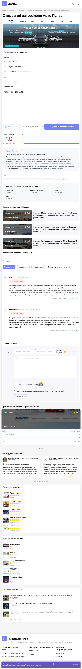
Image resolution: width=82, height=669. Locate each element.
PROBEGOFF (14, 569)
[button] (73, 4)
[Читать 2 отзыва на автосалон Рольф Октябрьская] (6, 520)
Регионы (32, 654)
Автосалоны (12, 82)
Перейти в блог (15, 620)
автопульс (6, 179)
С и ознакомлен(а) (40, 391)
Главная (4, 10)
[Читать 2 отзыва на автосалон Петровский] (6, 528)
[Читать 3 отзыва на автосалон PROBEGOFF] (6, 571)
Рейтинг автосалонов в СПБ (12, 653)
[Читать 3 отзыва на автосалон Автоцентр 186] (6, 579)
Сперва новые (23, 267)
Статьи (59, 657)
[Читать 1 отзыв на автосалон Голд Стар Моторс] (6, 563)
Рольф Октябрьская (18, 517)
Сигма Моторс (15, 501)
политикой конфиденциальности (40, 391)
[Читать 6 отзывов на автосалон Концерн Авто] (6, 546)
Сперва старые (38, 267)
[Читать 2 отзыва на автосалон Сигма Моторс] (6, 503)
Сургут (12, 582)
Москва (11, 77)
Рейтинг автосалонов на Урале (13, 657)
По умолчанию (9, 267)
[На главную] (9, 2)
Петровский (14, 526)
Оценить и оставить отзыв (62, 127)
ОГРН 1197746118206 (48, 179)
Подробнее (37, 665)
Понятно (75, 665)
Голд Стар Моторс (17, 560)
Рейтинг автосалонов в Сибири (41, 647)
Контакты (60, 653)
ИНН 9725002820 (34, 179)
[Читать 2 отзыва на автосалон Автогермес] (6, 495)
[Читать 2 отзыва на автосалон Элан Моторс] (6, 512)
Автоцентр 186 (16, 577)
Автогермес (15, 493)
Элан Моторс (15, 509)
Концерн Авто (15, 544)
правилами (21, 391)
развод (65, 179)
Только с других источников (58, 267)
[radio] (65, 352)
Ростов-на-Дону (15, 573)
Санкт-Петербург (15, 506)
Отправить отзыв (21, 396)
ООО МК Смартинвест (19, 179)
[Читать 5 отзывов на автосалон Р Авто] (6, 555)
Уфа (11, 549)
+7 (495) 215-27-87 (15, 67)
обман (59, 179)
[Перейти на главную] (15, 637)
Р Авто (12, 552)
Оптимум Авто (13, 460)
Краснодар (13, 557)
